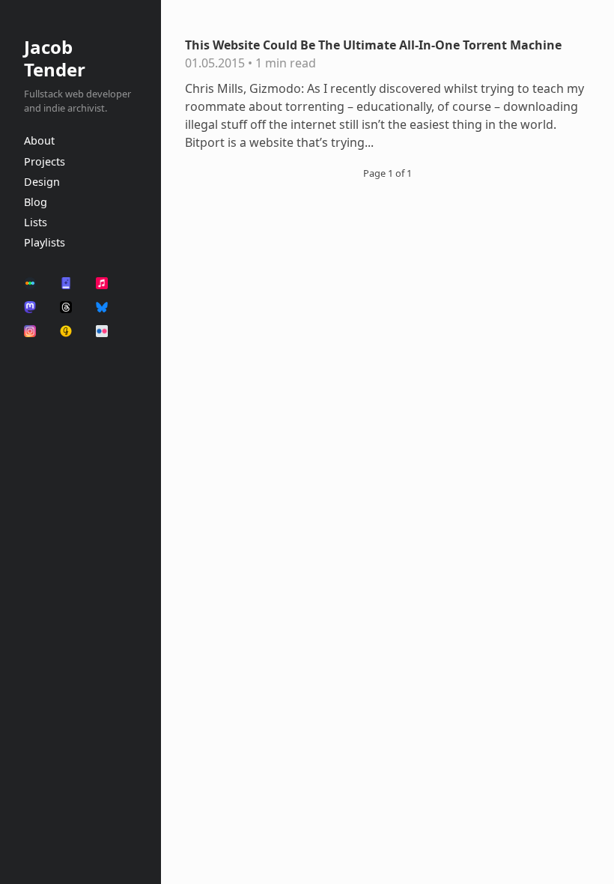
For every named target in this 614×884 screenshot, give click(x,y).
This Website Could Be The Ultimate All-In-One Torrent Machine (373, 45)
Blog (35, 202)
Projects (44, 161)
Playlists (44, 242)
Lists (35, 222)
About (39, 140)
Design (42, 182)
